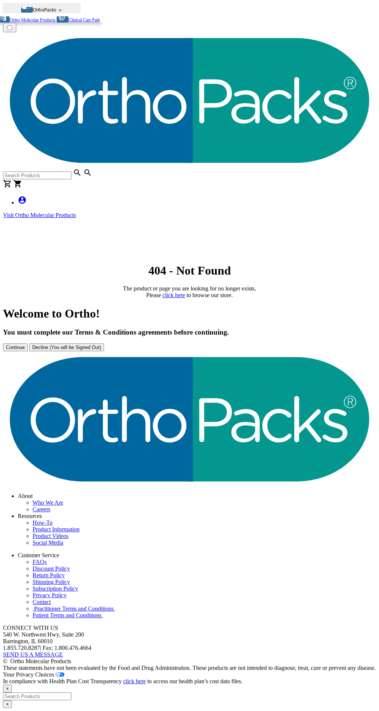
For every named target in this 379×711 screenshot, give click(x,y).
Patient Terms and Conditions (68, 615)
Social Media (48, 542)
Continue (15, 347)
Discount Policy (51, 568)
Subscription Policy (55, 588)
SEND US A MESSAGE (33, 654)
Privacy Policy (50, 595)
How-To (43, 522)
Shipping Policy (51, 582)
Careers (41, 509)
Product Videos (50, 536)
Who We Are (48, 502)
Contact (42, 602)
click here (173, 295)
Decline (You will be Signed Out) (66, 347)
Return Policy (49, 575)
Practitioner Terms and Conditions (74, 608)
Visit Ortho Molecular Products (39, 215)
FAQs (40, 562)
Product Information (56, 529)
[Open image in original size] (189, 165)
